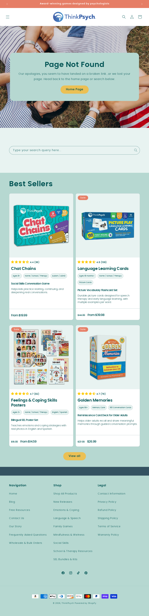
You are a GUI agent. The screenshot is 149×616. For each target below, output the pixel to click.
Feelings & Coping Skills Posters (34, 402)
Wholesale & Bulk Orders (25, 543)
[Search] (136, 150)
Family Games (63, 526)
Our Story (15, 526)
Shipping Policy (108, 518)
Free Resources (19, 510)
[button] (8, 17)
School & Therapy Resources (72, 551)
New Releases (62, 502)
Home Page (74, 89)
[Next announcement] (142, 4)
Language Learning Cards (103, 269)
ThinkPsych (68, 603)
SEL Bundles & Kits (65, 559)
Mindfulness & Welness (68, 535)
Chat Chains (23, 269)
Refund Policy (107, 510)
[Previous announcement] (7, 4)
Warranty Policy (108, 535)
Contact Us (16, 518)
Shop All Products (65, 494)
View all (74, 456)
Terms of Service (109, 526)
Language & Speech (67, 518)
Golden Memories (95, 400)
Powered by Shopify (85, 603)
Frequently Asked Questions (28, 535)
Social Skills (61, 543)
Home (13, 494)
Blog (12, 502)
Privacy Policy (107, 502)
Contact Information (111, 494)
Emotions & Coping (66, 510)
